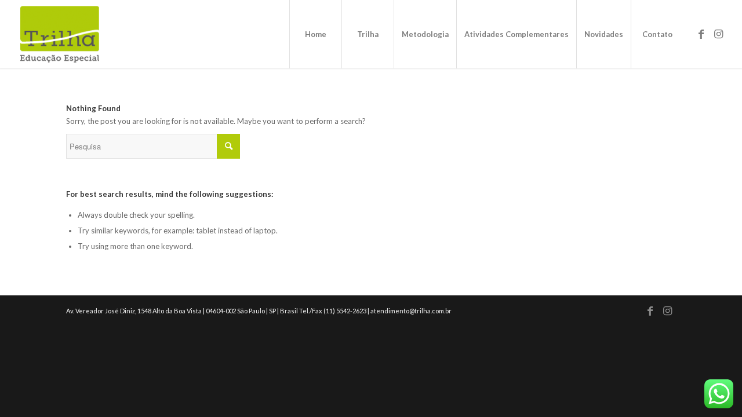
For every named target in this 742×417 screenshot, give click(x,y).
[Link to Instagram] (718, 33)
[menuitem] (315, 34)
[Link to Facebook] (701, 33)
